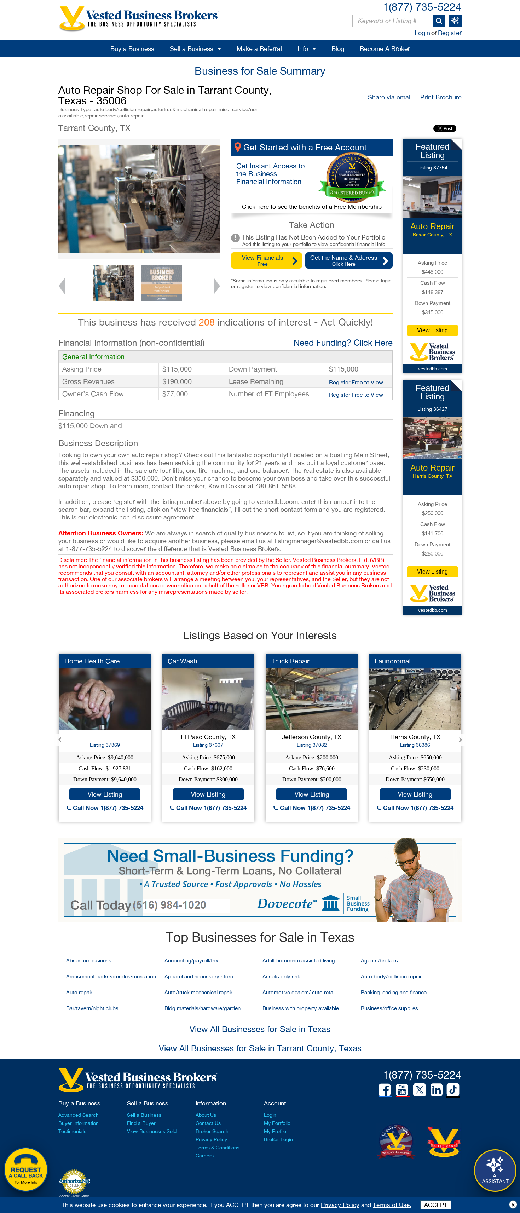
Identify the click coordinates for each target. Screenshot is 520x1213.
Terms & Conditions (217, 1147)
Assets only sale (281, 976)
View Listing (432, 330)
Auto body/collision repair (391, 976)
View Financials (262, 260)
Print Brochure (441, 97)
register (245, 286)
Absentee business (88, 961)
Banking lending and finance (394, 992)
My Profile (275, 1131)
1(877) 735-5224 (422, 6)
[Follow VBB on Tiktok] (453, 1090)
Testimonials (72, 1131)
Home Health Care (92, 661)
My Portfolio (277, 1123)
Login (422, 32)
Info (302, 48)
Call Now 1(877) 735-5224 (107, 807)
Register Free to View (356, 382)
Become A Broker (385, 48)
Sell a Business (191, 48)
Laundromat (393, 661)
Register (450, 32)
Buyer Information (78, 1123)
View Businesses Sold (152, 1131)
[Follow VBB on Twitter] (419, 1089)
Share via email (390, 97)
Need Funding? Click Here (343, 342)
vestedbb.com (432, 369)
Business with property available (300, 1008)
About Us (206, 1115)
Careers (205, 1156)
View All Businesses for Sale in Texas (260, 1029)
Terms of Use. (392, 1204)
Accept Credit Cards (74, 1196)
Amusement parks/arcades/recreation (111, 976)
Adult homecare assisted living (298, 961)
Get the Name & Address (343, 260)
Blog (337, 48)
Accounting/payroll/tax (191, 961)
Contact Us (208, 1123)
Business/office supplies (389, 1008)
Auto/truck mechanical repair (198, 992)
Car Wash (182, 661)
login (386, 280)
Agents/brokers (379, 961)
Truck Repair (290, 661)
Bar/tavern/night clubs (92, 1008)
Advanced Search (78, 1115)
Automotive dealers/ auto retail (298, 992)
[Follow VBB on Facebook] (385, 1090)
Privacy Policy (211, 1139)
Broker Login (278, 1139)
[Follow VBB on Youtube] (402, 1090)
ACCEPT (435, 1204)
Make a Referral (259, 48)
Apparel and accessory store (198, 976)
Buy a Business (132, 48)
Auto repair (79, 992)
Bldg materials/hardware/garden (202, 1008)
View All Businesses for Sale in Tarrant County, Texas (260, 1048)
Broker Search (212, 1131)
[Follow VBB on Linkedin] (437, 1090)
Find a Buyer (141, 1123)
